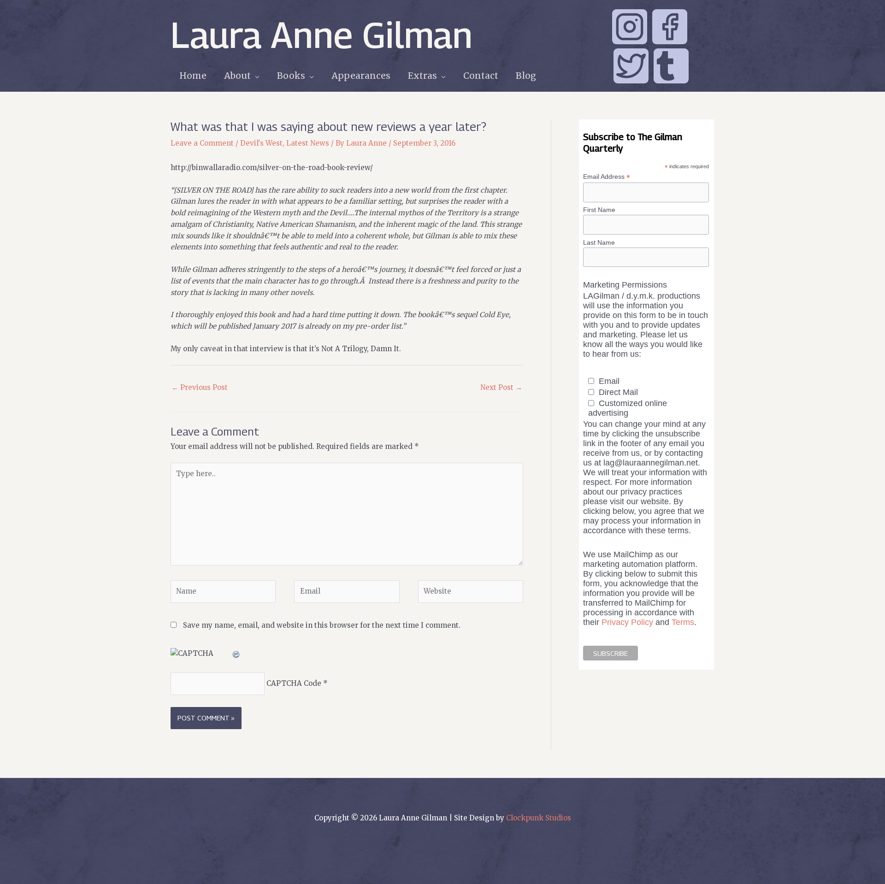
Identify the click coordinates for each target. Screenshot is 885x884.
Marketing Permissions (625, 284)
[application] (255, 76)
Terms (683, 622)
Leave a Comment (202, 143)
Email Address (606, 176)
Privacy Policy (627, 622)
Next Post (501, 387)
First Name (599, 209)
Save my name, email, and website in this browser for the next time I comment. (321, 625)
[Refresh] (236, 653)
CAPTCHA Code (293, 683)
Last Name (599, 242)
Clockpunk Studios (538, 817)
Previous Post (199, 387)
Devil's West (261, 143)
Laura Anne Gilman (321, 34)
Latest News (307, 143)
